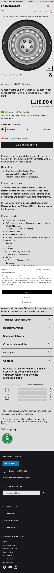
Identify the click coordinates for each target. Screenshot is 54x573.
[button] (6, 269)
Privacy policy (41, 269)
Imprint (49, 269)
